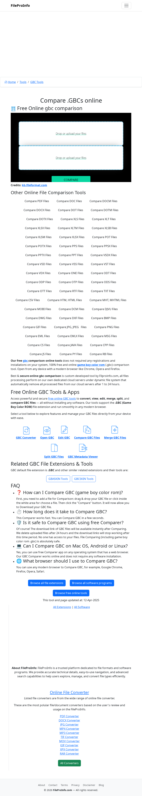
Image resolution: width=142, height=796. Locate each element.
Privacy (75, 785)
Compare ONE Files (70, 273)
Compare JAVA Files (70, 345)
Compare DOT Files (70, 210)
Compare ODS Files (103, 282)
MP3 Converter (69, 733)
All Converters (69, 763)
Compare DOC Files (69, 201)
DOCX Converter (69, 720)
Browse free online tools (71, 593)
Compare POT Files (104, 237)
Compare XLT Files (104, 219)
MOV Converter (69, 741)
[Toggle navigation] (126, 5)
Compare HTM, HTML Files (64, 300)
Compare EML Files (37, 336)
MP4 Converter (69, 729)
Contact (52, 785)
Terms (64, 785)
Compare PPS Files (71, 246)
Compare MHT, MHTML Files (108, 300)
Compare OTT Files (39, 291)
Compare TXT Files (103, 291)
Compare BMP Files (103, 318)
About (41, 785)
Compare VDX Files (38, 273)
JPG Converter (69, 724)
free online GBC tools (62, 398)
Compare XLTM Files (71, 228)
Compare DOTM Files (104, 210)
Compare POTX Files (38, 246)
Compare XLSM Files (38, 237)
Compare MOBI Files (37, 309)
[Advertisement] (71, 52)
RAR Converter (69, 754)
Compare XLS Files (72, 219)
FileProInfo (20, 5)
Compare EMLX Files (70, 336)
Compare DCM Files (71, 309)
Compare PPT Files (71, 255)
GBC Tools (36, 82)
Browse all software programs (92, 583)
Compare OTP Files (71, 282)
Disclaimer (89, 785)
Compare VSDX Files (104, 255)
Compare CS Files (39, 345)
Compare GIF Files (34, 327)
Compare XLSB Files (104, 228)
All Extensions (62, 607)
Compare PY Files (71, 354)
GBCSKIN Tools (84, 479)
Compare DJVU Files (105, 309)
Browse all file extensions (46, 583)
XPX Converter (69, 749)
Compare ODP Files (38, 282)
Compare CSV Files (28, 300)
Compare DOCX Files (37, 210)
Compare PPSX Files (104, 246)
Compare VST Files (103, 264)
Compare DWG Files (39, 318)
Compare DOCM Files (103, 201)
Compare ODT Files (103, 273)
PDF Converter (69, 716)
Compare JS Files (40, 354)
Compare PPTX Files (38, 255)
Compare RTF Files (71, 291)
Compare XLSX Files (37, 228)
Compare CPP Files (102, 345)
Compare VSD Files (39, 264)
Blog (101, 785)
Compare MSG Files (104, 336)
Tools (23, 82)
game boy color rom (91, 365)
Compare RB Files (101, 354)
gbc (25, 361)
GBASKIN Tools (58, 479)
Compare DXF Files (71, 318)
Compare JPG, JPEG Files (70, 327)
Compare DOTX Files (39, 219)
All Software (82, 607)
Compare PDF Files (37, 201)
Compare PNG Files (106, 327)
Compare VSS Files (71, 264)
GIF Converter (69, 745)
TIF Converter (69, 737)
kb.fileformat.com (34, 185)
